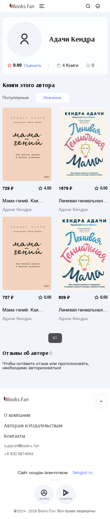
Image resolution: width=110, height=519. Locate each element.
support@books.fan (21, 446)
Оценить (32, 66)
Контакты (14, 436)
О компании (17, 415)
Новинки (52, 98)
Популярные (15, 98)
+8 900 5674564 (18, 454)
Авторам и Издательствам (33, 425)
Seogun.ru (82, 473)
